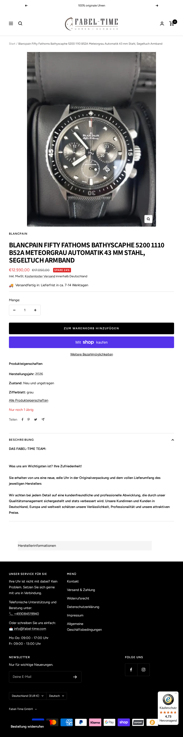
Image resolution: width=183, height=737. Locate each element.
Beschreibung (21, 439)
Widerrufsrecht (78, 598)
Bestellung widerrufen (27, 726)
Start (12, 43)
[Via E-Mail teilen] (43, 419)
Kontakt (73, 581)
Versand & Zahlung (81, 590)
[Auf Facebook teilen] (22, 419)
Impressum (75, 615)
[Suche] (20, 23)
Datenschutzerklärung (83, 607)
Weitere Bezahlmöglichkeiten (91, 354)
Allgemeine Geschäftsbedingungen (84, 627)
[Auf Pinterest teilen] (28, 419)
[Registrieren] (75, 677)
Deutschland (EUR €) (25, 695)
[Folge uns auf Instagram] (143, 670)
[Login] (162, 23)
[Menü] (176, 694)
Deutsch (54, 695)
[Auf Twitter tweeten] (35, 419)
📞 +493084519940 (24, 614)
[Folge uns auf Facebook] (131, 670)
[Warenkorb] (171, 23)
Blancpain (18, 233)
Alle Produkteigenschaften (28, 400)
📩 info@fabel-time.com (27, 629)
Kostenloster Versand (40, 276)
